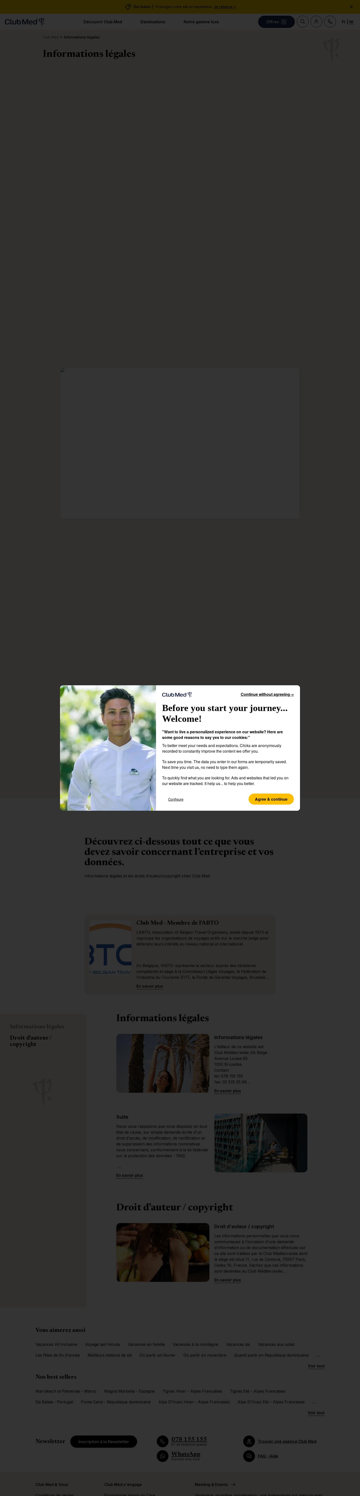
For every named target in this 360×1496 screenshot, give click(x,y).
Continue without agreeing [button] (267, 694)
